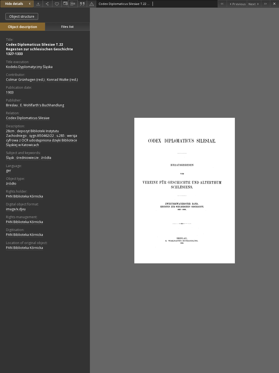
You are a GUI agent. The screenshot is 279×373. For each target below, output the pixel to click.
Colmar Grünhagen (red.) (25, 79)
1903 (10, 92)
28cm (10, 131)
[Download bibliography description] (72, 4)
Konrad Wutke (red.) (62, 79)
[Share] (47, 3)
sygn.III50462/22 (41, 135)
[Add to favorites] (57, 3)
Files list (67, 26)
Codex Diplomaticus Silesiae (28, 118)
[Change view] (65, 3)
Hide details (14, 3)
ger (8, 170)
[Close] (274, 3)
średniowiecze (27, 157)
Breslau (12, 105)
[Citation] (82, 3)
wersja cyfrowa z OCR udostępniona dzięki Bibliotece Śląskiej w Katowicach (41, 140)
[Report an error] (91, 3)
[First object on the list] (222, 3)
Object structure (21, 16)
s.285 (60, 135)
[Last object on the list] (265, 3)
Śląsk (10, 157)
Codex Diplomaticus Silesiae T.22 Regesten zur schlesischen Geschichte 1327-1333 (39, 49)
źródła (46, 157)
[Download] (38, 3)
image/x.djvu (16, 209)
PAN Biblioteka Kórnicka (24, 196)
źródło (11, 183)
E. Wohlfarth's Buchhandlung (42, 105)
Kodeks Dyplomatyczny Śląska (29, 66)
